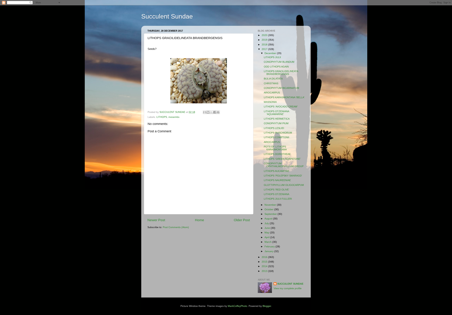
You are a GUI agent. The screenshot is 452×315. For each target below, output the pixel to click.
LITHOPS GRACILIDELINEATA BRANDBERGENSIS (281, 72)
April (267, 237)
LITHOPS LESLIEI (274, 128)
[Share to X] (211, 112)
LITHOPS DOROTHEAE (277, 154)
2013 (265, 271)
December (270, 53)
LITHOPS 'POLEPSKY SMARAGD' (283, 175)
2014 (265, 266)
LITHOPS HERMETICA (277, 118)
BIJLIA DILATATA (273, 78)
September (271, 214)
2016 (265, 257)
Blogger (267, 306)
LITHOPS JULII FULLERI (278, 199)
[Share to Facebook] (214, 112)
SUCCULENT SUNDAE (290, 283)
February (269, 246)
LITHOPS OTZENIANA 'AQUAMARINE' (276, 113)
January (269, 251)
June (267, 228)
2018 (265, 44)
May (267, 232)
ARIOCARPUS (272, 92)
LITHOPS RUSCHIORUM (278, 132)
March (268, 242)
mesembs (173, 117)
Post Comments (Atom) (176, 227)
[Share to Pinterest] (218, 112)
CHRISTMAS (271, 83)
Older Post (242, 220)
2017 (265, 49)
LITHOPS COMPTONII (276, 137)
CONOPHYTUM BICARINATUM (281, 88)
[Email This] (204, 112)
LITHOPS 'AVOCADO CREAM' (281, 106)
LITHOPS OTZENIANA (276, 194)
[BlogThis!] (208, 112)
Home (199, 220)
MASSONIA (270, 102)
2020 (265, 35)
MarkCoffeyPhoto (237, 306)
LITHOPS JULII (272, 57)
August (268, 218)
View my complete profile (288, 288)
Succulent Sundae (167, 16)
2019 (265, 40)
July (267, 223)
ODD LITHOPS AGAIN (276, 66)
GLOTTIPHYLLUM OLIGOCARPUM (284, 185)
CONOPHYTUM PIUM (276, 123)
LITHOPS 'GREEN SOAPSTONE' (282, 159)
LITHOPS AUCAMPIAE (276, 171)
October (269, 209)
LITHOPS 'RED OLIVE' (276, 189)
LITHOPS (161, 117)
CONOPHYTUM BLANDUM (279, 62)
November (270, 205)
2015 (265, 261)
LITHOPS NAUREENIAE (277, 180)
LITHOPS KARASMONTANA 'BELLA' (284, 97)
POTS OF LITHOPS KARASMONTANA (275, 148)
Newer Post (156, 220)
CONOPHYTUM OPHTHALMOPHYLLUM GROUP (284, 165)
